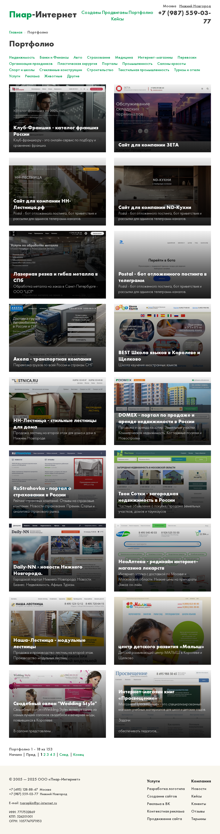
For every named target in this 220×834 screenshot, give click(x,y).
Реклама (32, 76)
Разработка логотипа (166, 788)
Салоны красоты (171, 63)
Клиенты (198, 803)
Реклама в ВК (158, 803)
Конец (78, 754)
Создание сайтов (162, 796)
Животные (53, 76)
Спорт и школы (22, 69)
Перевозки (186, 57)
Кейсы (117, 18)
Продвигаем (115, 12)
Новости (198, 788)
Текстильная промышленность (143, 69)
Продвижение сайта (164, 818)
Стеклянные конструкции (60, 69)
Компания (201, 781)
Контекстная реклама (165, 811)
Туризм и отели (187, 69)
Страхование (98, 57)
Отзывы (198, 811)
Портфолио (140, 12)
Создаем (91, 12)
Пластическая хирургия (77, 63)
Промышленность (137, 63)
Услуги (14, 76)
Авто (77, 57)
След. (64, 754)
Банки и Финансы (54, 57)
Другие (73, 76)
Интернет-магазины (155, 57)
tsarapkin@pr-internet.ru (38, 803)
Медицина (124, 57)
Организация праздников (31, 63)
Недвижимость (22, 57)
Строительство (100, 69)
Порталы (110, 63)
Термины (198, 818)
